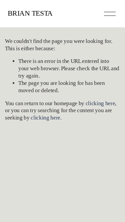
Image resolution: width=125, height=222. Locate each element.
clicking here (100, 103)
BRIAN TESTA (30, 13)
